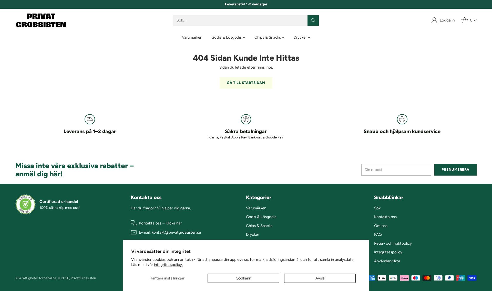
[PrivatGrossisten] (41, 20)
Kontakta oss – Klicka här (160, 223)
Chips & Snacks (259, 225)
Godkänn (243, 278)
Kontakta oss (385, 216)
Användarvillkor (387, 261)
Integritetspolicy (388, 252)
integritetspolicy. (168, 264)
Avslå (320, 278)
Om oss (380, 225)
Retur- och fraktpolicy (393, 243)
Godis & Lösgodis (261, 216)
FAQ (378, 234)
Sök (377, 208)
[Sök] (313, 20)
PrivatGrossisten (83, 278)
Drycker (252, 234)
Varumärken (256, 208)
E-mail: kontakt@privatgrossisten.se (170, 232)
